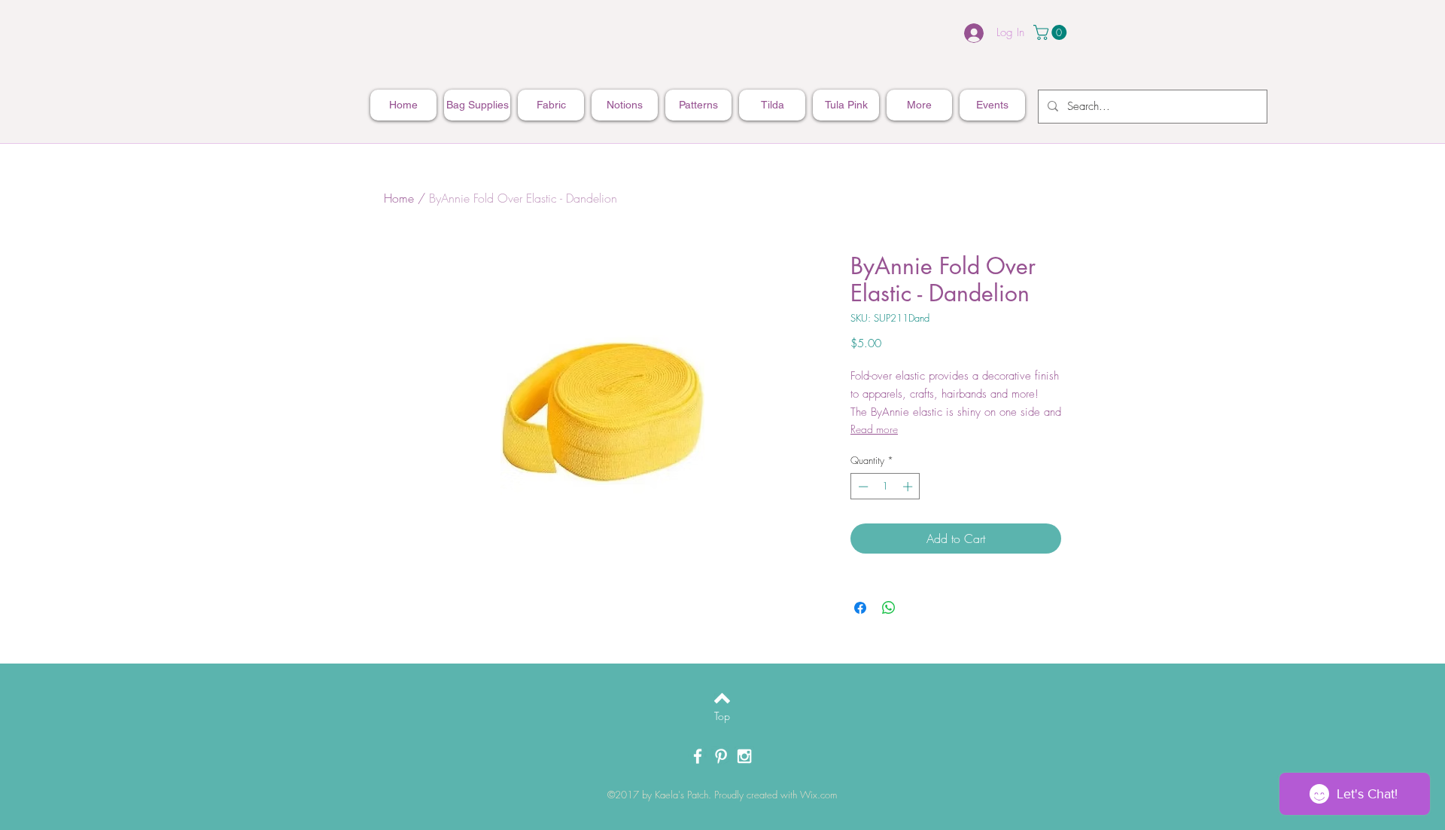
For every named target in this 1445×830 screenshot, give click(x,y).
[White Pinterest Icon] (721, 756)
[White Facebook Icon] (697, 756)
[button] (1051, 32)
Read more (874, 429)
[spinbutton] (885, 486)
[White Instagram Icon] (744, 756)
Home (399, 198)
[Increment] (909, 486)
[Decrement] (862, 486)
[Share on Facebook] (860, 608)
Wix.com (818, 794)
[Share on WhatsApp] (889, 608)
